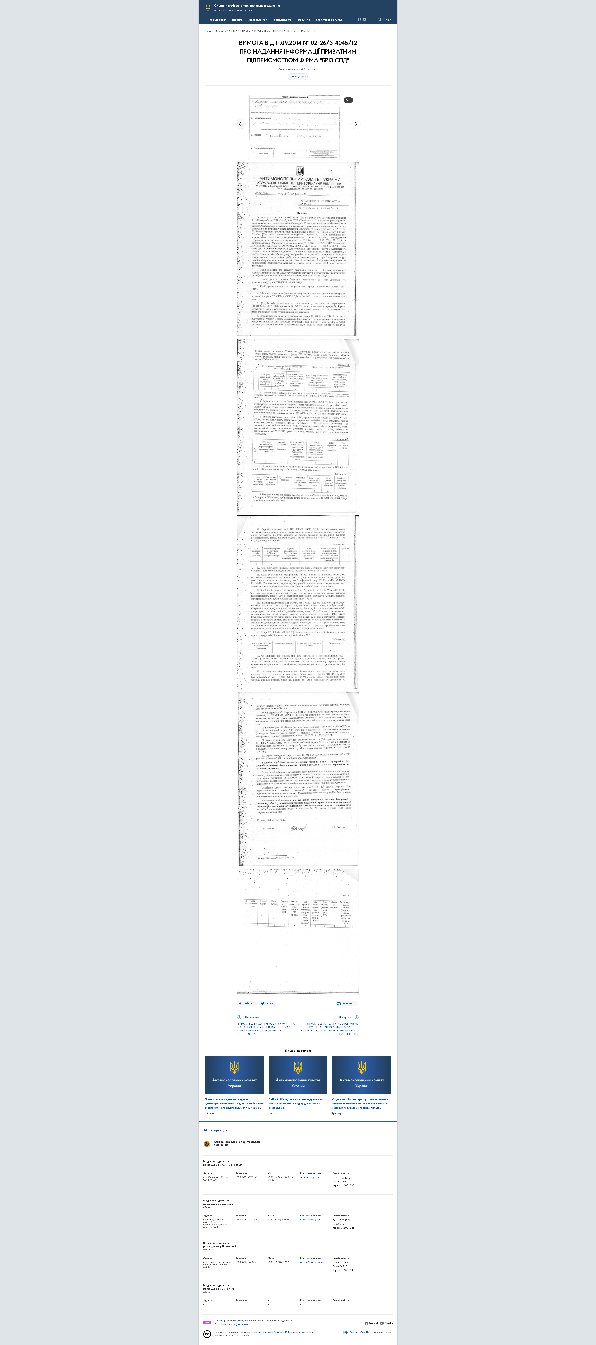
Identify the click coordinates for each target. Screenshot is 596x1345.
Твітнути (269, 1003)
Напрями (237, 19)
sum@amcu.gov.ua (309, 1177)
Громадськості (282, 19)
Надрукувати (348, 1003)
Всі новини (221, 31)
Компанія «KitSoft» (359, 1332)
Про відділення (217, 19)
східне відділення (297, 76)
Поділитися (249, 1003)
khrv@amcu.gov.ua (240, 1324)
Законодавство (257, 19)
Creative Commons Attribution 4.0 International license (281, 1332)
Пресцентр (303, 19)
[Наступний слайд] (356, 124)
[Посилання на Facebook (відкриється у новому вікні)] (359, 19)
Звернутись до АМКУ (329, 19)
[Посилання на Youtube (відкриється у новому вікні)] (364, 19)
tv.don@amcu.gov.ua (311, 1220)
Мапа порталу (214, 1130)
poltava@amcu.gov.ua (311, 1262)
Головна (208, 31)
